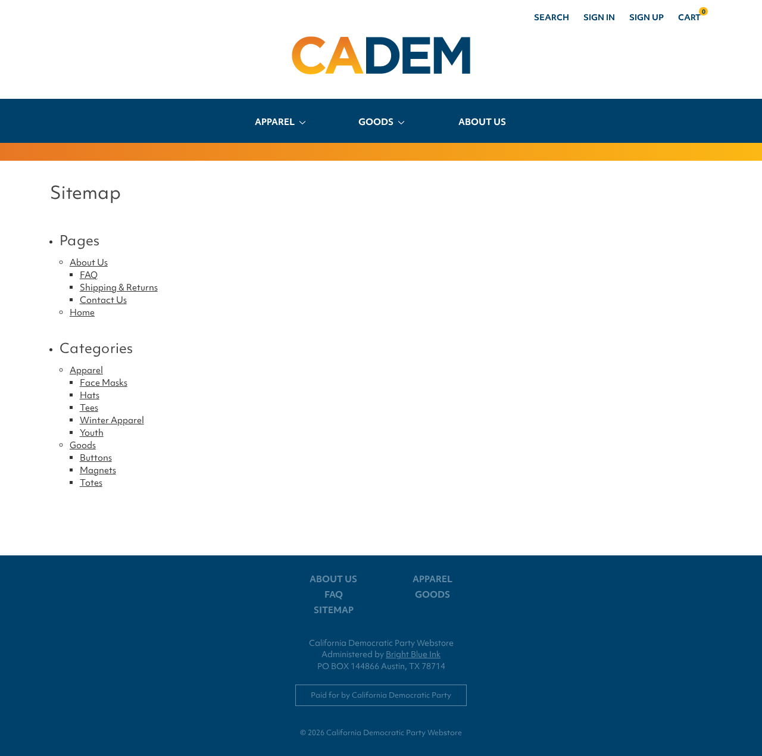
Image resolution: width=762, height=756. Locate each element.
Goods (376, 122)
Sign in (599, 17)
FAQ (89, 275)
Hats (89, 395)
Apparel (275, 122)
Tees (89, 408)
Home (82, 312)
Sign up (646, 17)
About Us (482, 122)
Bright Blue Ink (413, 654)
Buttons (96, 458)
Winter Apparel (112, 420)
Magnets (98, 470)
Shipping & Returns (119, 287)
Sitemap (334, 610)
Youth (92, 433)
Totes (91, 483)
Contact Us (103, 300)
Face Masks (103, 383)
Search (551, 17)
